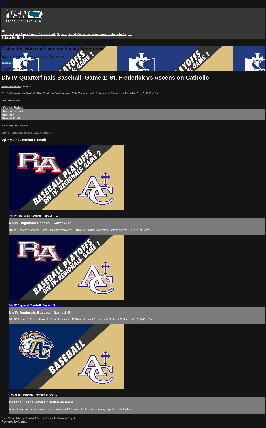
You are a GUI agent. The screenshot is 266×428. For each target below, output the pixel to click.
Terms (12, 418)
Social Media (76, 34)
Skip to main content (13, 3)
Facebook (7, 107)
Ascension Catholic (11, 86)
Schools (44, 34)
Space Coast (20, 34)
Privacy (20, 418)
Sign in (127, 34)
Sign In (20, 37)
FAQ (53, 34)
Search (34, 34)
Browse (6, 34)
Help (4, 418)
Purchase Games (96, 34)
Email (19, 107)
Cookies (30, 418)
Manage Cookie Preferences (51, 418)
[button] (3, 31)
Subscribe (7, 62)
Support (62, 34)
